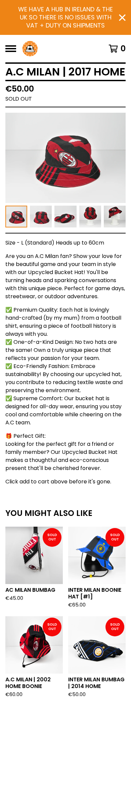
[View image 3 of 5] (65, 216)
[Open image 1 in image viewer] (65, 158)
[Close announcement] (122, 17)
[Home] (29, 48)
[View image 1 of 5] (16, 216)
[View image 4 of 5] (90, 216)
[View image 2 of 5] (41, 216)
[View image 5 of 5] (115, 216)
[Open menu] (10, 49)
